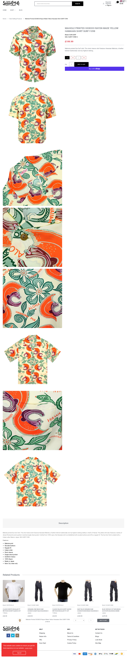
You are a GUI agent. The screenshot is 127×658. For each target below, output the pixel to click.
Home (4, 18)
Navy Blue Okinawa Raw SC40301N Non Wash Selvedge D (87, 610)
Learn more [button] (28, 648)
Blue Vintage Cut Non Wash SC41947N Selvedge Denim (111, 610)
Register (108, 2)
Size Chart (42, 643)
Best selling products (15, 18)
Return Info (42, 636)
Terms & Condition (73, 636)
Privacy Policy (72, 640)
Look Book (98, 640)
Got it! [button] (19, 653)
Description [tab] (63, 523)
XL (84, 57)
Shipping (42, 633)
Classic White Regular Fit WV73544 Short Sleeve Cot (12, 610)
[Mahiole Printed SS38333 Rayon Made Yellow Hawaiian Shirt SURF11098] (20, 620)
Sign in (109, 5)
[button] (5, 594)
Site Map (98, 643)
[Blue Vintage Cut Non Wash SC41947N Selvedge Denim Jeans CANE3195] (113, 591)
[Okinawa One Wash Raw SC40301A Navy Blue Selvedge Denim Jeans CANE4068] (39, 591)
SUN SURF (72, 35)
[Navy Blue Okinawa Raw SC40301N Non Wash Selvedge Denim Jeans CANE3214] (88, 591)
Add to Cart (81, 64)
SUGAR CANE (35, 605)
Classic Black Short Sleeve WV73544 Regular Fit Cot (61, 610)
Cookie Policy (71, 643)
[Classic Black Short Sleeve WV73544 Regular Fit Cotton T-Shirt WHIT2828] (63, 591)
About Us (70, 633)
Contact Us (98, 633)
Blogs (97, 636)
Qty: (66, 64)
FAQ (40, 640)
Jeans (29, 613)
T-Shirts (5, 613)
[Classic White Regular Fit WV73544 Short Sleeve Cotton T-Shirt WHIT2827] (14, 591)
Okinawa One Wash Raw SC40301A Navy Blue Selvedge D (38, 610)
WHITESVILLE (10, 605)
